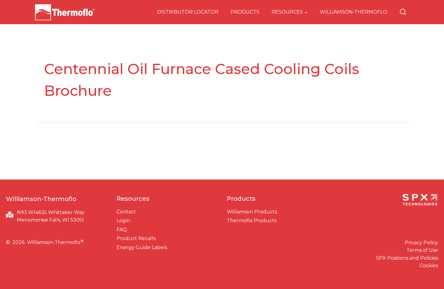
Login (123, 220)
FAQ (122, 229)
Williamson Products (252, 212)
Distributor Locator (187, 12)
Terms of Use (422, 250)
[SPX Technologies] (420, 200)
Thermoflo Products (251, 220)
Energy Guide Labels (142, 247)
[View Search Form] (403, 12)
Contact (126, 212)
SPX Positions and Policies (407, 258)
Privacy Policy (421, 242)
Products (244, 12)
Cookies (429, 265)
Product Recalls (136, 238)
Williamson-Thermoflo (353, 12)
